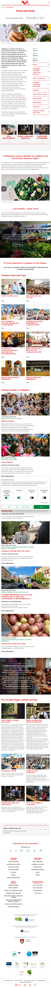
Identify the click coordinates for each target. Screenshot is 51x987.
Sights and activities (13, 864)
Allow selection (25, 506)
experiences (22, 97)
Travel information (13, 877)
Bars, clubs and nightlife (25, 137)
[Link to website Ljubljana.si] (25, 941)
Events (13, 875)
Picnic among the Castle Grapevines (13, 510)
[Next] (47, 189)
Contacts (38, 893)
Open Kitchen (7, 421)
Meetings (37, 858)
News (37, 872)
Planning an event (38, 864)
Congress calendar (37, 869)
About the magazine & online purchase (18, 686)
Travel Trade (37, 882)
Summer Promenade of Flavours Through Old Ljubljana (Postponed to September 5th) (16, 597)
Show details (44, 502)
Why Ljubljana (37, 861)
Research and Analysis (13, 893)
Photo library (13, 887)
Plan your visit (37, 887)
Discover (18, 244)
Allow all (42, 506)
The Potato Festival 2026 (13, 644)
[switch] (19, 498)
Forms (38, 875)
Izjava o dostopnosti (18, 980)
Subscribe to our (25, 843)
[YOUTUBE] (28, 850)
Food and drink (13, 869)
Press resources (13, 906)
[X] (34, 850)
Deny (9, 506)
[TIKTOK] (10, 850)
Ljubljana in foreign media (13, 904)
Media (13, 882)
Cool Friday (7, 462)
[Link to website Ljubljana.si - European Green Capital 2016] (17, 954)
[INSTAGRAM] (21, 850)
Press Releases (13, 885)
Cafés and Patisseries (42, 137)
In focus (13, 872)
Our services (37, 867)
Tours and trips (13, 861)
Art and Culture (13, 867)
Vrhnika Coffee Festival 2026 (15, 551)
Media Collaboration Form (13, 890)
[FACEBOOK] (16, 850)
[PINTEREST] (41, 850)
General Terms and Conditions (29, 980)
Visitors (3, 7)
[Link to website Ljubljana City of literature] (32, 954)
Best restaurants (9, 137)
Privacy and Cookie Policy (41, 980)
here (2, 169)
